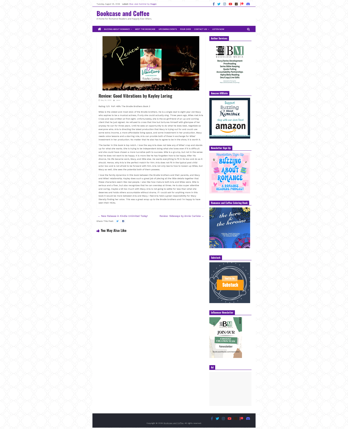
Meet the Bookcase (145, 29)
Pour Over (185, 29)
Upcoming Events (168, 29)
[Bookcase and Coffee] (99, 29)
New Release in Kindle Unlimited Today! (123, 216)
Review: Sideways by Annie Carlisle (182, 216)
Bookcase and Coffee (123, 13)
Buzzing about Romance (117, 29)
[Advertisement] (230, 389)
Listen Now (218, 29)
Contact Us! (200, 29)
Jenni (118, 100)
